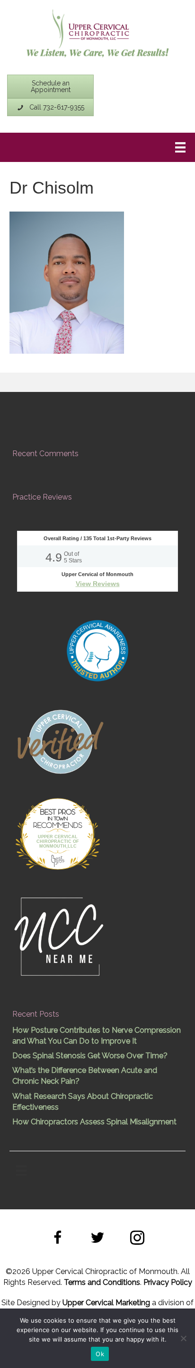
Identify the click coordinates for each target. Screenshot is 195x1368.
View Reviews (98, 583)
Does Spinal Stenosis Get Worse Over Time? (90, 1055)
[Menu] (180, 147)
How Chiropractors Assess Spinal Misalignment (94, 1121)
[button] (58, 1239)
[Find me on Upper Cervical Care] (59, 740)
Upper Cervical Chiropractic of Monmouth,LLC (57, 841)
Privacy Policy (167, 1282)
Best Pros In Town (58, 813)
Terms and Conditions (102, 1282)
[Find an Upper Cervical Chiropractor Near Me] (59, 935)
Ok (100, 1354)
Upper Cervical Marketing (106, 1302)
